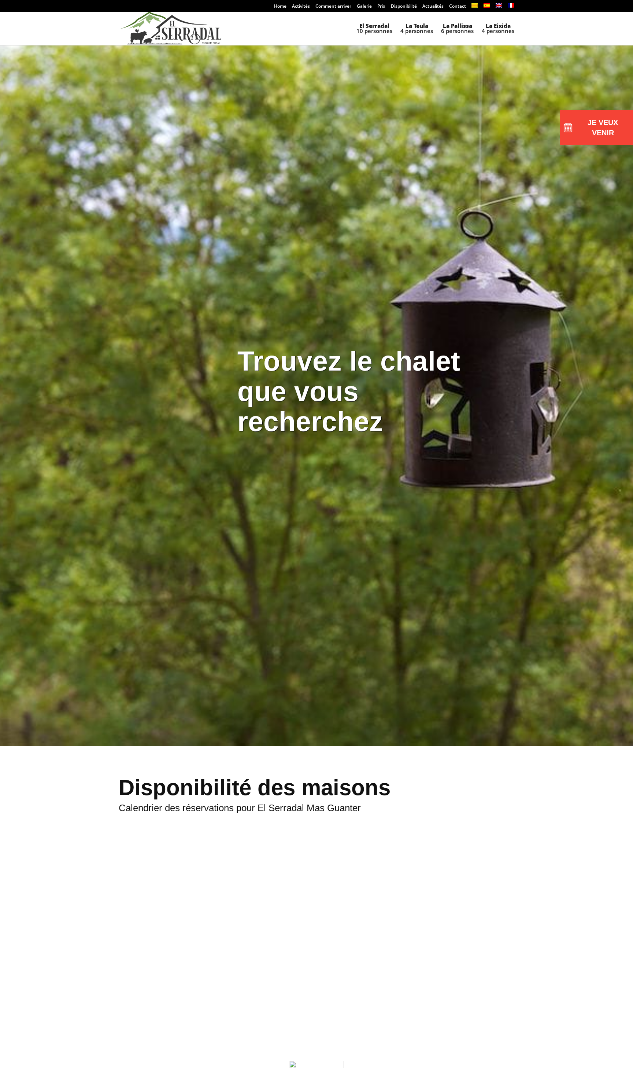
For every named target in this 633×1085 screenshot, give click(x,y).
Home (280, 6)
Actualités (433, 6)
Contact (457, 6)
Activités (301, 6)
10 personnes (374, 28)
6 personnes (457, 28)
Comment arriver (333, 6)
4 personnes (416, 28)
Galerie (364, 6)
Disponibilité (404, 6)
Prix (381, 6)
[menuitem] (474, 7)
